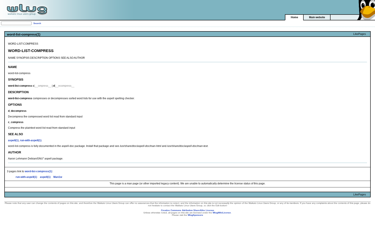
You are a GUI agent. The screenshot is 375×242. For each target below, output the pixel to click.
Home (294, 17)
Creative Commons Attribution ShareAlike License (187, 210)
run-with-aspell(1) (30, 140)
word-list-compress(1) (38, 171)
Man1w (57, 177)
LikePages (359, 34)
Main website (317, 17)
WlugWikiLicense (222, 212)
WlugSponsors (195, 215)
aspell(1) (13, 140)
